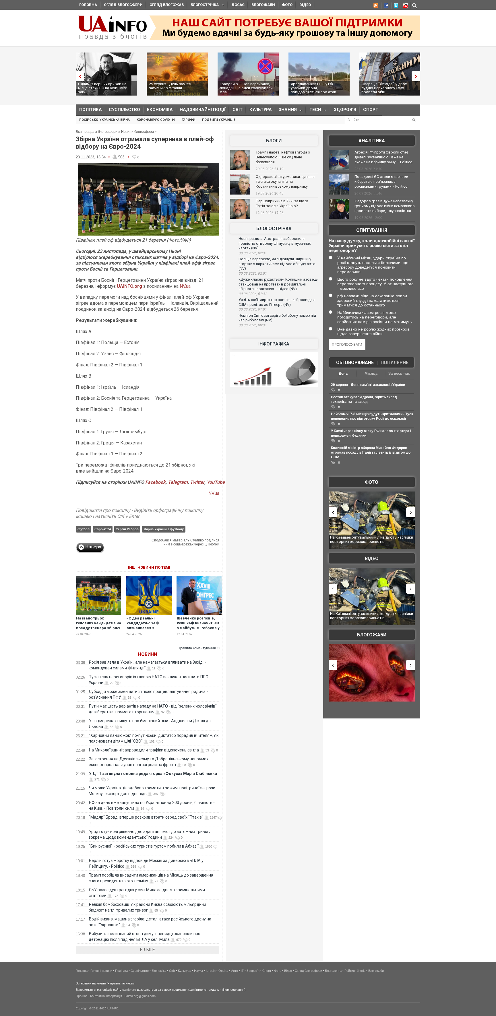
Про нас (82, 996)
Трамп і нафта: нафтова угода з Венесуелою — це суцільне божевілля (283, 157)
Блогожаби (263, 5)
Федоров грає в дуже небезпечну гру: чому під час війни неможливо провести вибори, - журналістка (384, 206)
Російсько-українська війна (104, 120)
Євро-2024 (102, 529)
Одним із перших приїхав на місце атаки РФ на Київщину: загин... (102, 88)
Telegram (178, 482)
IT (242, 970)
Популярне (394, 362)
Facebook (155, 482)
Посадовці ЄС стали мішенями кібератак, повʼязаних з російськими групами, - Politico (381, 181)
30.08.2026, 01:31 (253, 294)
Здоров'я (345, 109)
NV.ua (185, 286)
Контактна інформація (106, 996)
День (343, 373)
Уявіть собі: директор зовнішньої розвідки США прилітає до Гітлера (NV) (277, 302)
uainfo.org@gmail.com (140, 996)
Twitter (197, 482)
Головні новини (101, 970)
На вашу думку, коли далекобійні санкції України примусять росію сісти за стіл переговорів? (371, 245)
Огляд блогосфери (123, 5)
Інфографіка (273, 344)
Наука (198, 970)
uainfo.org (129, 989)
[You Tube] (404, 6)
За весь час (399, 373)
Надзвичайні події (203, 109)
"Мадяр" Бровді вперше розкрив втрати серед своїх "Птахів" (146, 817)
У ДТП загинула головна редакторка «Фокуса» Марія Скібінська (153, 773)
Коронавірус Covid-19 (156, 120)
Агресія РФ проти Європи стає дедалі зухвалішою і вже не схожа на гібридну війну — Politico (383, 157)
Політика (90, 109)
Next (417, 76)
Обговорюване (355, 362)
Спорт (370, 109)
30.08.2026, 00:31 (253, 325)
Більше (147, 949)
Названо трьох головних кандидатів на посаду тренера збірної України (98, 625)
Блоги (274, 140)
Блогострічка (203, 6)
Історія (211, 970)
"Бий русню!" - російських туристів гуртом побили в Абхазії (144, 846)
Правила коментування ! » (199, 648)
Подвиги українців (218, 120)
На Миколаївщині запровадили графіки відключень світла (144, 750)
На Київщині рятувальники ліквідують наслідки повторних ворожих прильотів (371, 539)
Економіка (160, 109)
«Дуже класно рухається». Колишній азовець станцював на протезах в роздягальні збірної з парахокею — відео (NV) (278, 284)
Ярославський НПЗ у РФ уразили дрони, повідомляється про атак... (315, 88)
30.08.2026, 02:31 (253, 253)
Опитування (371, 230)
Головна (88, 5)
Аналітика (372, 140)
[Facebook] (385, 6)
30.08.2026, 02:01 (253, 273)
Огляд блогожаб (167, 5)
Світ (237, 109)
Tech (313, 111)
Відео (305, 5)
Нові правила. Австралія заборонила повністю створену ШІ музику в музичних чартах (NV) (275, 243)
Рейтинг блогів (354, 970)
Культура (260, 109)
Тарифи (188, 120)
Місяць (371, 373)
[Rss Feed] (375, 6)
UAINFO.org (129, 286)
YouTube (216, 482)
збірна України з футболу (164, 529)
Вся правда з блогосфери (96, 132)
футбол (84, 529)
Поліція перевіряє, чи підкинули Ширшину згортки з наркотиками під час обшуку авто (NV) (277, 264)
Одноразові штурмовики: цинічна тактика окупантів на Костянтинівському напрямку (285, 181)
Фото (287, 5)
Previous (78, 76)
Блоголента (333, 970)
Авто (234, 970)
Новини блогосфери (137, 132)
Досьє (238, 5)
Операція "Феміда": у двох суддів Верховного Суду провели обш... (384, 88)
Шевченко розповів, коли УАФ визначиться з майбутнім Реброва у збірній (198, 625)
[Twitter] (395, 6)
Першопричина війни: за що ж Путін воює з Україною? (282, 203)
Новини (147, 654)
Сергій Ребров (127, 529)
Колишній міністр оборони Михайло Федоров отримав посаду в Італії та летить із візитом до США (370, 452)
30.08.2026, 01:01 (253, 309)
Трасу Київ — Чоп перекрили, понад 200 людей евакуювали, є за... (247, 88)
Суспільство (124, 109)
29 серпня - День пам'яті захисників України (170, 86)
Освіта (223, 970)
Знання (286, 111)
